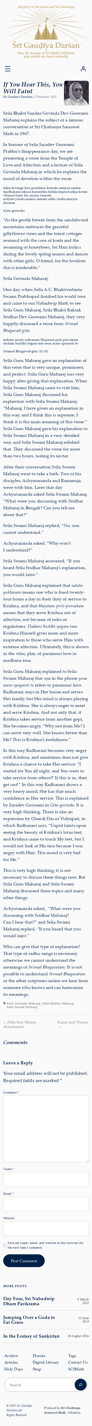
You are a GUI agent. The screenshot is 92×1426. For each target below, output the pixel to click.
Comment (11, 1092)
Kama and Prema (72, 1022)
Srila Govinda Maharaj (23, 1003)
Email (8, 1193)
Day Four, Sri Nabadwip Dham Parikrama (29, 1300)
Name (8, 1169)
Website (8, 1218)
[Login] (83, 68)
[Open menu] (7, 68)
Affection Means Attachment (19, 1024)
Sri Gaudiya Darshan (18, 97)
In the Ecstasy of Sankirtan (31, 1336)
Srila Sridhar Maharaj (58, 1003)
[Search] (81, 1385)
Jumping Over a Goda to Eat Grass (29, 1319)
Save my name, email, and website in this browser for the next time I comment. (45, 1245)
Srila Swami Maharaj (22, 1007)
